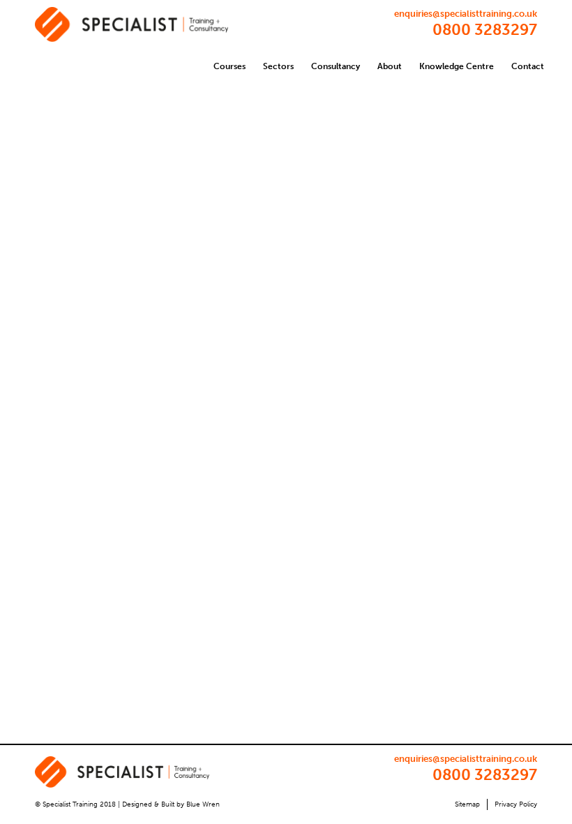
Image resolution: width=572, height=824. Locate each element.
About (389, 66)
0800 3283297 (484, 29)
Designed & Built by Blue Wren (171, 804)
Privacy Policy (516, 804)
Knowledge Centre (456, 66)
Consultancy (335, 66)
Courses (229, 66)
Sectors (278, 66)
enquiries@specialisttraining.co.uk (465, 13)
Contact (527, 66)
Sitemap (467, 804)
